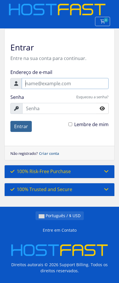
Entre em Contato (60, 230)
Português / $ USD (62, 215)
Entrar (21, 126)
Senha (17, 97)
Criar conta (49, 153)
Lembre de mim (91, 124)
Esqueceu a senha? (92, 96)
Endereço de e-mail (31, 72)
